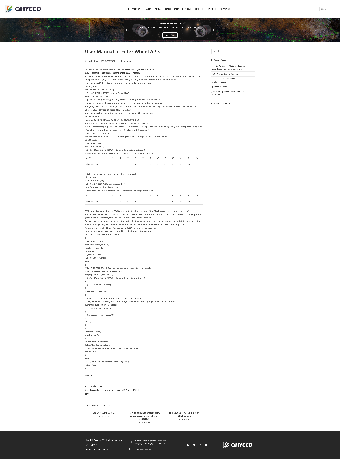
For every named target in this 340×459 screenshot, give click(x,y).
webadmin (93, 61)
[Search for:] (233, 51)
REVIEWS (158, 9)
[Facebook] (188, 445)
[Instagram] (200, 445)
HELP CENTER (211, 9)
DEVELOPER (199, 9)
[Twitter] (194, 445)
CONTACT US (225, 9)
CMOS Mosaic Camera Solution (224, 74)
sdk (91, 375)
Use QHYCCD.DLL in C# (104, 412)
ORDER (176, 9)
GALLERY (148, 9)
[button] (167, 38)
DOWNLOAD (187, 9)
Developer (126, 61)
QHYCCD (91, 445)
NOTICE (168, 9)
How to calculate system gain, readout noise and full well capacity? (144, 415)
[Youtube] (206, 445)
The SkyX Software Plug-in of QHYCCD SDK (184, 414)
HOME (126, 9)
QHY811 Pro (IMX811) (220, 86)
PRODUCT (136, 9)
